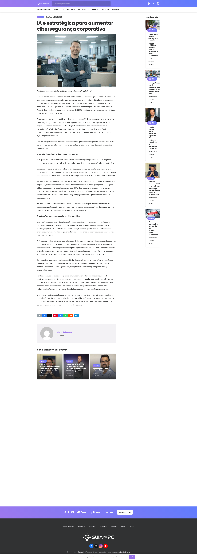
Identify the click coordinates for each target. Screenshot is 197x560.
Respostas (81, 526)
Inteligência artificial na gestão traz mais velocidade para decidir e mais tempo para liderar (76, 368)
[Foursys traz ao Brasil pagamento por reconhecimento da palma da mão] (152, 74)
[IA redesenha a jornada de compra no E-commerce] (152, 213)
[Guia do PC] (43, 3)
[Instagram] (158, 3)
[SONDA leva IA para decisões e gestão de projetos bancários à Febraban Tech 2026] (152, 115)
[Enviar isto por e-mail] (39, 315)
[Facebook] (149, 3)
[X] (153, 3)
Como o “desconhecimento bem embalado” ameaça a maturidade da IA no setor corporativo (49, 368)
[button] (63, 9)
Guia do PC (82, 552)
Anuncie (113, 526)
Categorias (103, 526)
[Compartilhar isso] (44, 315)
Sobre (122, 526)
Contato (131, 526)
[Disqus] (76, 412)
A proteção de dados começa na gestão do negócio (102, 371)
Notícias (92, 526)
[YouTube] (106, 546)
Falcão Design (125, 552)
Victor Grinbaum (64, 332)
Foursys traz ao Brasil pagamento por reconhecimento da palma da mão (155, 88)
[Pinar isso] (55, 315)
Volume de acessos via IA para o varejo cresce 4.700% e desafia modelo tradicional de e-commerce (153, 45)
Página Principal (68, 526)
